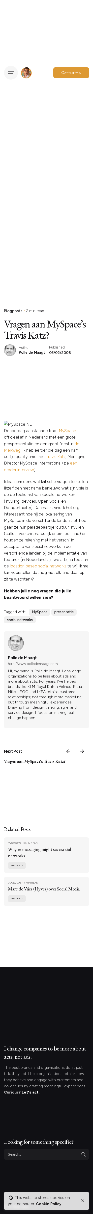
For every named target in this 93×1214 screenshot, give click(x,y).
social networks (20, 620)
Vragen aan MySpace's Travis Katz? (34, 761)
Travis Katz (55, 456)
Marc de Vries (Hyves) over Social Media (44, 889)
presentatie (64, 612)
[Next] (82, 751)
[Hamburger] (11, 73)
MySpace (67, 430)
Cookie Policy (49, 1203)
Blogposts (13, 310)
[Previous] (68, 751)
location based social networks (38, 565)
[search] (83, 1154)
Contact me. (71, 72)
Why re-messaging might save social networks (39, 852)
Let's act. (30, 1092)
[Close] (83, 1201)
